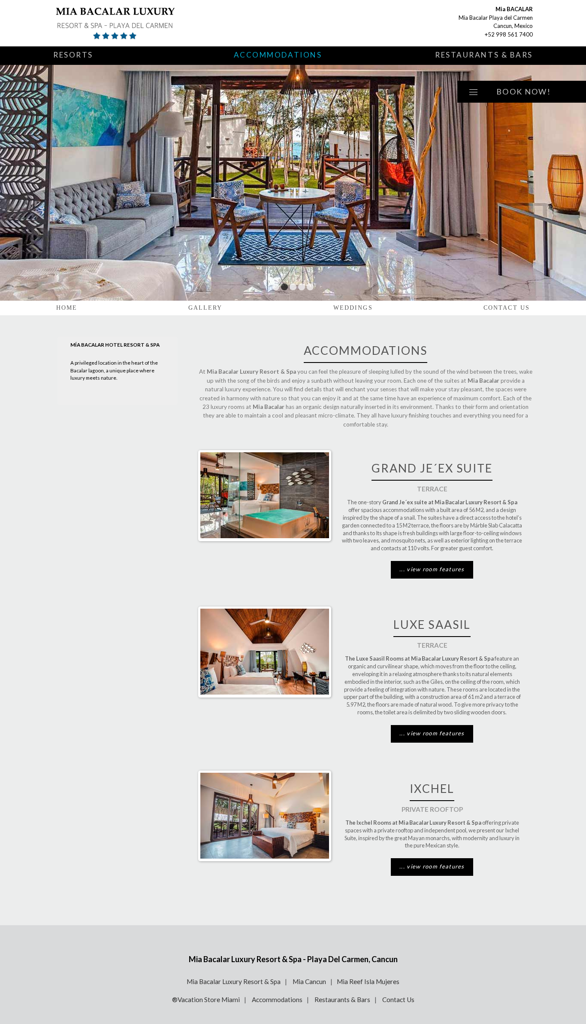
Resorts (73, 54)
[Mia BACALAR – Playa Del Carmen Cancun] (154, 23)
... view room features (432, 569)
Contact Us (506, 308)
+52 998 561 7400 (509, 34)
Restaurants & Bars (484, 54)
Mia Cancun (309, 981)
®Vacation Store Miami (206, 999)
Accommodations (278, 54)
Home (66, 308)
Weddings (353, 308)
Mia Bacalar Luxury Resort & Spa (234, 981)
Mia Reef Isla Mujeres (368, 981)
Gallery (205, 308)
